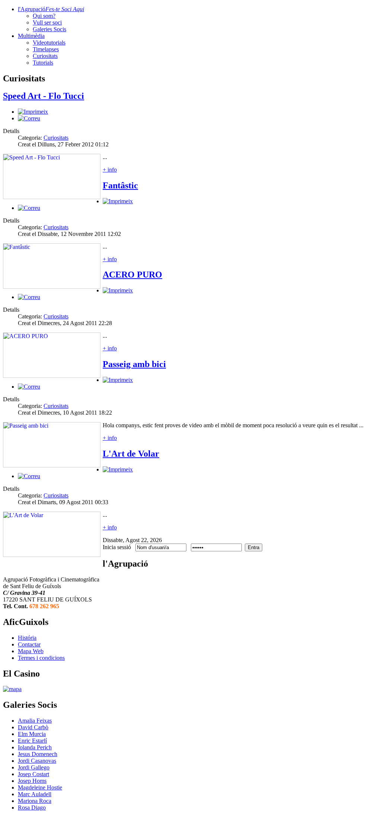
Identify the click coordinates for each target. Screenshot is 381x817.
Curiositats (45, 56)
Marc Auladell (34, 794)
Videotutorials (49, 42)
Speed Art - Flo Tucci (43, 96)
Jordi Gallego (33, 767)
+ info (110, 169)
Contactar (29, 644)
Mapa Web (31, 651)
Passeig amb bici (134, 364)
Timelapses (46, 49)
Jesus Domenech (37, 754)
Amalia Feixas (35, 720)
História (27, 638)
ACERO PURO (132, 274)
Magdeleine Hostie (40, 787)
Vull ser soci (47, 22)
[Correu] (29, 118)
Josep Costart (33, 774)
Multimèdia (31, 36)
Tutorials (43, 62)
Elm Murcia (32, 734)
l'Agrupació (51, 9)
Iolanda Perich (35, 747)
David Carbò (33, 727)
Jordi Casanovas (37, 761)
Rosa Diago (32, 807)
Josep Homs (32, 781)
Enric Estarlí (32, 740)
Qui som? (44, 16)
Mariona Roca (34, 801)
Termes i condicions (41, 658)
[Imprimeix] (33, 111)
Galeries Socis (49, 29)
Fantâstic (120, 185)
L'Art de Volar (131, 453)
